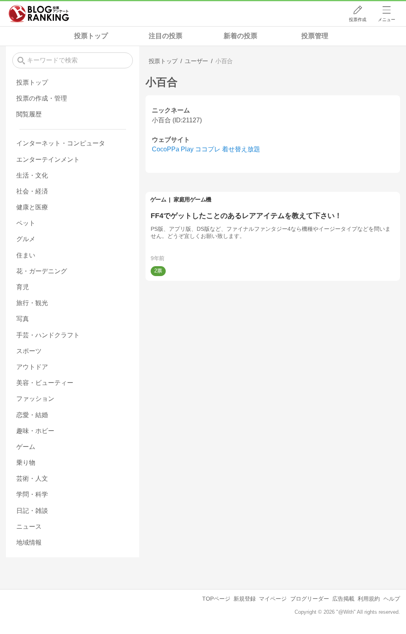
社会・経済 (32, 191)
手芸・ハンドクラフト (48, 335)
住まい (25, 255)
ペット (25, 223)
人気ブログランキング (39, 13)
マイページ (273, 598)
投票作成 (357, 19)
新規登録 (245, 598)
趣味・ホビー (35, 430)
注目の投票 (165, 36)
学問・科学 (32, 494)
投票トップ (91, 36)
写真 (22, 318)
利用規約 (369, 598)
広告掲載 (343, 598)
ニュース (29, 526)
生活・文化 (32, 175)
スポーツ (29, 351)
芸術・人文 (32, 478)
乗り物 (25, 462)
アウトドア (32, 366)
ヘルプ (391, 598)
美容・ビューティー (44, 382)
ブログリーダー (309, 598)
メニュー (386, 19)
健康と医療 (32, 207)
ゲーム (158, 199)
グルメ (25, 239)
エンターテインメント (48, 159)
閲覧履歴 (29, 114)
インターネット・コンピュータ (60, 143)
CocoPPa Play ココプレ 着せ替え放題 (206, 149)
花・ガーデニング (41, 271)
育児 (22, 287)
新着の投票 (240, 36)
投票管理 (314, 36)
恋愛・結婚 (32, 415)
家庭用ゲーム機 (192, 199)
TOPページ (216, 598)
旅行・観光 (32, 303)
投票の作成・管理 (41, 98)
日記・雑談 (32, 510)
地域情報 (29, 542)
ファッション (35, 398)
